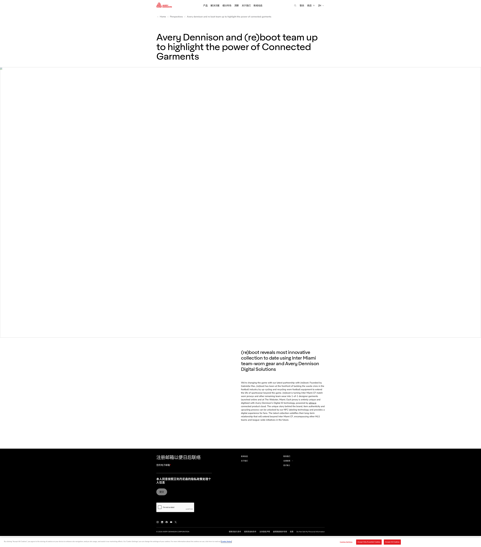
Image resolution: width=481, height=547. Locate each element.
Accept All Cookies (392, 542)
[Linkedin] (162, 522)
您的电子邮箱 (163, 465)
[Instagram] (157, 522)
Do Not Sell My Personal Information (310, 531)
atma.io (312, 402)
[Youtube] (171, 522)
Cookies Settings (346, 542)
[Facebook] (166, 522)
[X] (175, 522)
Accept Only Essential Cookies (368, 542)
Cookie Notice (226, 541)
